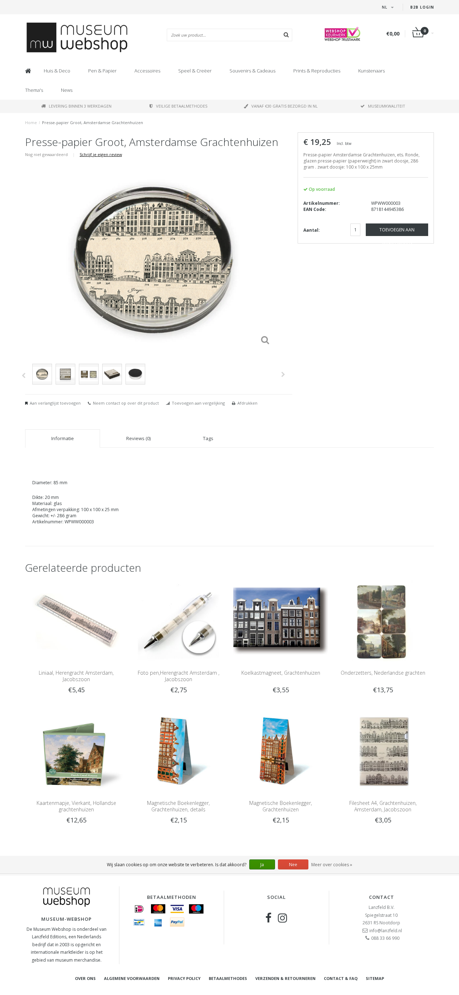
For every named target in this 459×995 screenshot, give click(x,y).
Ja (262, 865)
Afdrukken (247, 403)
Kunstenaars (371, 70)
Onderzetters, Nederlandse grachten (383, 672)
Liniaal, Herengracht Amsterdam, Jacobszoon (76, 676)
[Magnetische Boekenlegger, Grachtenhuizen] (280, 751)
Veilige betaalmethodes (181, 106)
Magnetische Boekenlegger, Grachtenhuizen (280, 806)
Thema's (34, 90)
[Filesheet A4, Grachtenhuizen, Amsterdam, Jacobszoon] (382, 751)
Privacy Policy (184, 978)
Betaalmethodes (228, 978)
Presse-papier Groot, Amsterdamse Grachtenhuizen (92, 122)
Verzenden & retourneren (285, 978)
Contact (381, 897)
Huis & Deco (57, 70)
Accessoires (147, 70)
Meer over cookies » (331, 865)
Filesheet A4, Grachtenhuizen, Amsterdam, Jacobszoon (383, 806)
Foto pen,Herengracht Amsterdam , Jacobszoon (178, 676)
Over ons (85, 978)
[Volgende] (283, 374)
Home (31, 122)
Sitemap (375, 978)
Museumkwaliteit (386, 106)
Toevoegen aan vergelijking (198, 403)
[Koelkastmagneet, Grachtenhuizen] (280, 620)
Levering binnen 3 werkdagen (80, 106)
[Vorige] (23, 375)
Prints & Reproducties (316, 70)
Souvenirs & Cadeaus (252, 70)
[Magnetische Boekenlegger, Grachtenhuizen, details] (178, 751)
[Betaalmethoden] (139, 909)
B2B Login (422, 7)
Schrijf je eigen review (101, 154)
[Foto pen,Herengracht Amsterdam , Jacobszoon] (178, 620)
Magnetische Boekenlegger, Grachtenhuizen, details (178, 806)
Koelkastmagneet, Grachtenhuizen (280, 672)
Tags (208, 438)
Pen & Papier (102, 70)
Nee (293, 865)
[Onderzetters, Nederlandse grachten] (382, 620)
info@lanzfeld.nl (385, 931)
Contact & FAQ (341, 978)
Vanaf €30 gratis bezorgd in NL (284, 106)
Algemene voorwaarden (132, 978)
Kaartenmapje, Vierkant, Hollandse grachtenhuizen (76, 806)
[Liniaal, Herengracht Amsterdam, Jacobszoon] (76, 620)
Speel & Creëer (195, 70)
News (66, 90)
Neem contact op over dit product (126, 403)
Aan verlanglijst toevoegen (55, 403)
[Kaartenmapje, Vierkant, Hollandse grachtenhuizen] (76, 751)
